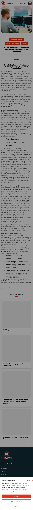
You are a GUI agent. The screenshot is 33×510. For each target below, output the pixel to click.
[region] (16, 493)
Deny (16, 506)
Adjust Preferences (16, 501)
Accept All (16, 496)
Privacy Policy (29, 480)
